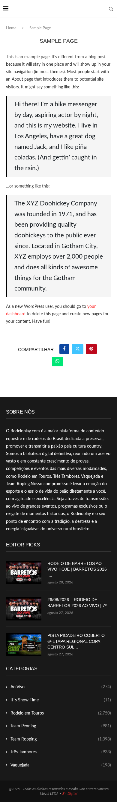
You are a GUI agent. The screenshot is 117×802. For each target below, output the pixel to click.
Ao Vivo (60, 687)
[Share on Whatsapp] (57, 361)
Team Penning (60, 726)
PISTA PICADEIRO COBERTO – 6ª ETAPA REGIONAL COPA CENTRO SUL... (77, 641)
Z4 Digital (69, 793)
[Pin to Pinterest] (91, 349)
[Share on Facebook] (64, 349)
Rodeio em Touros (60, 713)
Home (11, 28)
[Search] (111, 9)
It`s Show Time (60, 700)
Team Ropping (60, 739)
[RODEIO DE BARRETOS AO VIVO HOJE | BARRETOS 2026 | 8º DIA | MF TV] (23, 572)
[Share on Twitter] (77, 349)
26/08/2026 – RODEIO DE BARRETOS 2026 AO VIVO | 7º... (78, 602)
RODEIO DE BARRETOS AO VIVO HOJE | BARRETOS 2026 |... (77, 569)
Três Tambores (60, 752)
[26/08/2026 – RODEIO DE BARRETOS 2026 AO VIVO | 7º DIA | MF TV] (23, 608)
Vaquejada (60, 765)
